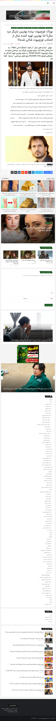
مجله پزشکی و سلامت (47, 561)
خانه (51, 25)
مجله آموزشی (49, 555)
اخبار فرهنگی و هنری (46, 442)
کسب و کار (48, 573)
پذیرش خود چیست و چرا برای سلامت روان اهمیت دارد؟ (32, 638)
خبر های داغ (49, 483)
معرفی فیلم (47, 586)
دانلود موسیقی (48, 501)
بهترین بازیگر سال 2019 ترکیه (41, 164)
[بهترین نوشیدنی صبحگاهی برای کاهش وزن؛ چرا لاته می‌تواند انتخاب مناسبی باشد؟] (49, 666)
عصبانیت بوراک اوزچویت (48, 166)
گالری (51, 532)
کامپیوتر (49, 546)
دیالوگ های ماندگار (48, 516)
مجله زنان (50, 566)
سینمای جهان (47, 440)
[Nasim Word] (48, 3)
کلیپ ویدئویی (48, 604)
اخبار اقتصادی (48, 408)
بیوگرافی (50, 471)
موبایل (16, 710)
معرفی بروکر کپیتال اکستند (13, 711)
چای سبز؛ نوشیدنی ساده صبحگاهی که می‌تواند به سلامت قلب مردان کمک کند (28, 690)
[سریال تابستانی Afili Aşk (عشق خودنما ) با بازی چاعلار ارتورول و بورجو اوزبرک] (10, 254)
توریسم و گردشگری (48, 480)
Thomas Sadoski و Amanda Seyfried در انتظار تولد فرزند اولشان (36, 391)
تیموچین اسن (18, 164)
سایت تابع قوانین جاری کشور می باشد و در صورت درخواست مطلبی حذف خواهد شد (28, 9)
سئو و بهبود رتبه (47, 525)
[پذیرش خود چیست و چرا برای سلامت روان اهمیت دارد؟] (49, 640)
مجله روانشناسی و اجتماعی (45, 577)
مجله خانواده (49, 564)
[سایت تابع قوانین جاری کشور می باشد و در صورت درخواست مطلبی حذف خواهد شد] (28, 15)
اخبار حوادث (48, 413)
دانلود (51, 489)
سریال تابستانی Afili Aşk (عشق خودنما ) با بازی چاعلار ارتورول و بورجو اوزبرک (11, 261)
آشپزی (50, 399)
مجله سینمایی (48, 582)
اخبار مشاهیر (46, 25)
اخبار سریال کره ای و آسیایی (43, 424)
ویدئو (51, 602)
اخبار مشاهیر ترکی (28, 28)
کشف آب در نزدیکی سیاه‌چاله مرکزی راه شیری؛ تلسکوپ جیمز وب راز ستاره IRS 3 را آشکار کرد (25, 670)
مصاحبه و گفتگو (49, 595)
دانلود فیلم (48, 498)
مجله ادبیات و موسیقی (47, 557)
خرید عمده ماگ (15, 708)
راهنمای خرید (48, 543)
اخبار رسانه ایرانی (46, 417)
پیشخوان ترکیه (20, 28)
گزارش (50, 534)
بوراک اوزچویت (24, 164)
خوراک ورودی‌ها (48, 617)
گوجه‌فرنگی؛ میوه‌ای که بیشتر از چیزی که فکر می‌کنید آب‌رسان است (30, 658)
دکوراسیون (48, 541)
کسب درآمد (49, 530)
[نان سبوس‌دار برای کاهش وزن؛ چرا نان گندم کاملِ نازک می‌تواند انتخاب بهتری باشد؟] (49, 653)
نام (52, 293)
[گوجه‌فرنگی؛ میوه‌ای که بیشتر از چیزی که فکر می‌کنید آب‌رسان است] (49, 660)
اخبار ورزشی (48, 447)
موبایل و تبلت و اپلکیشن (46, 550)
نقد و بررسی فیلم (46, 588)
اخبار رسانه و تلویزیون (46, 415)
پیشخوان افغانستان (48, 476)
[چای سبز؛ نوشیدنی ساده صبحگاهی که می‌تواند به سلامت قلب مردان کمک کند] (49, 692)
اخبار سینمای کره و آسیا (44, 433)
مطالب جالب (49, 597)
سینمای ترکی (14, 28)
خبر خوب (49, 570)
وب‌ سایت (25, 298)
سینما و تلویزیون (48, 521)
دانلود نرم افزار (48, 503)
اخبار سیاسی (48, 429)
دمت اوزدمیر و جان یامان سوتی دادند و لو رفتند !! (46, 260)
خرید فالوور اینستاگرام (6, 708)
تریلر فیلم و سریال (46, 584)
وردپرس (50, 621)
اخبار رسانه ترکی (49, 28)
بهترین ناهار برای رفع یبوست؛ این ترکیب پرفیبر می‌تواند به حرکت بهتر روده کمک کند (26, 683)
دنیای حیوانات (49, 514)
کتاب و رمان (48, 507)
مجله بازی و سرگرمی (48, 559)
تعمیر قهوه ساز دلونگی (9, 710)
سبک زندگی (49, 519)
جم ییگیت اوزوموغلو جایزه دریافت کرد (29, 260)
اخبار (51, 402)
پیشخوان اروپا (49, 474)
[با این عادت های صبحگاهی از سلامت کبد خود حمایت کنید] (49, 679)
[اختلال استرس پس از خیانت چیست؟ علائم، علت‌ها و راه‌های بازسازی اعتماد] (49, 647)
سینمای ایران (47, 435)
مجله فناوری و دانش (46, 593)
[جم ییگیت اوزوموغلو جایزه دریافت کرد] (27, 254)
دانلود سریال (48, 496)
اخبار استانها (48, 406)
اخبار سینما (48, 431)
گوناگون (50, 537)
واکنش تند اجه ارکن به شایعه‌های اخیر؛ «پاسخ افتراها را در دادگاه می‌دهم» (37, 229)
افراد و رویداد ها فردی (47, 469)
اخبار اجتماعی (48, 404)
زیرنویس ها (48, 505)
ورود (51, 615)
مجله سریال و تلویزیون (46, 579)
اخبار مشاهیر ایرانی (47, 458)
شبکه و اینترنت (49, 523)
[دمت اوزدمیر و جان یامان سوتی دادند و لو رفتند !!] (45, 254)
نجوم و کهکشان (47, 552)
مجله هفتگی (49, 568)
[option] (28, 228)
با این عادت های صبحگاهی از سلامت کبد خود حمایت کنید (36, 340)
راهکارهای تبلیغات (45, 575)
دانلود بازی (48, 494)
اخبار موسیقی (48, 444)
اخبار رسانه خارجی (46, 422)
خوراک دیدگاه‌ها (48, 619)
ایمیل (51, 298)
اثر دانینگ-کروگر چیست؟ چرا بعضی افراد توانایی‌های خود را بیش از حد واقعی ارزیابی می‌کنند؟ (24, 632)
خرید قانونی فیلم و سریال (45, 492)
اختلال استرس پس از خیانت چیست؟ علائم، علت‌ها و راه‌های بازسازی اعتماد (28, 645)
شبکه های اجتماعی (47, 512)
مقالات (50, 600)
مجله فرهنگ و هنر (47, 591)
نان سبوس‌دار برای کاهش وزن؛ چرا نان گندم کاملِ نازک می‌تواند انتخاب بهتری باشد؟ (27, 651)
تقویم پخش (47, 426)
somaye (48, 44)
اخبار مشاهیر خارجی (46, 462)
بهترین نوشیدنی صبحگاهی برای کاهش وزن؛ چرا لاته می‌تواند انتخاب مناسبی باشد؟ (27, 664)
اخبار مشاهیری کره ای (46, 465)
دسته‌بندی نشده (49, 510)
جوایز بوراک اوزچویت (10, 164)
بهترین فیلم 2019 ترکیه (31, 164)
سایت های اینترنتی (47, 528)
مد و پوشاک (48, 548)
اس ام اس (48, 539)
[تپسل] (18, 346)
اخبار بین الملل (48, 411)
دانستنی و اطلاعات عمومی (46, 487)
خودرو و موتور (49, 485)
